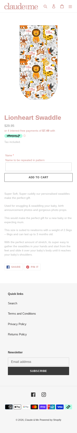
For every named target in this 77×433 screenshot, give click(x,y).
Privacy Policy (17, 324)
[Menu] (70, 6)
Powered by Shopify (50, 420)
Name (8, 155)
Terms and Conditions (22, 313)
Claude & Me (32, 420)
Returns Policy (17, 334)
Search (12, 303)
